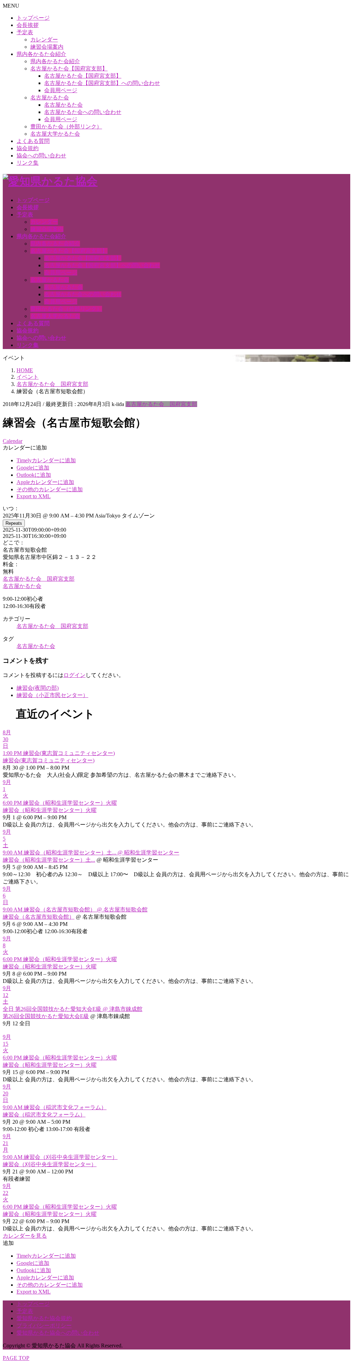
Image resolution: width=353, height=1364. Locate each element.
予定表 (25, 32)
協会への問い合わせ (41, 155)
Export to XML (34, 496)
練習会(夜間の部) (38, 688)
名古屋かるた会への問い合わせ (82, 112)
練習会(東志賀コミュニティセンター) (48, 760)
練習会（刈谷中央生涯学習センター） (50, 1164)
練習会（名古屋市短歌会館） (38, 917)
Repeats (14, 523)
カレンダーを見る (25, 1236)
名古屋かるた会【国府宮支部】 (69, 68)
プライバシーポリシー (44, 1325)
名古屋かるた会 (49, 97)
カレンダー (44, 39)
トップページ (33, 18)
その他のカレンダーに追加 (50, 489)
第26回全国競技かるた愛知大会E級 (46, 1016)
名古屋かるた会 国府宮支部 (161, 404)
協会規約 (28, 148)
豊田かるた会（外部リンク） (66, 126)
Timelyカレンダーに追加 (46, 460)
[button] (25, 448)
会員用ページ (60, 90)
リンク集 (28, 163)
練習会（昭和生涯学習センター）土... (49, 860)
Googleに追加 (33, 468)
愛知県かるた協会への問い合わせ (58, 1333)
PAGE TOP (16, 1358)
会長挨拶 (28, 25)
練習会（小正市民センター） (52, 695)
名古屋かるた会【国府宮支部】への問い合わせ (102, 83)
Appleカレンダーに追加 (45, 482)
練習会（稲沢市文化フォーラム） (44, 1115)
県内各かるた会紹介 (41, 54)
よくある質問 (33, 141)
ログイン (74, 675)
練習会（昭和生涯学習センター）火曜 (50, 810)
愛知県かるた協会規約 (44, 1318)
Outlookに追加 (34, 475)
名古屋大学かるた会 (55, 134)
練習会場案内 (46, 47)
